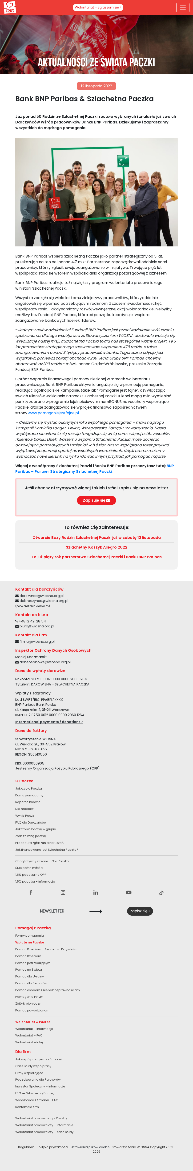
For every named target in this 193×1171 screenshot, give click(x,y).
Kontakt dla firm (27, 1107)
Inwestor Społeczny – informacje (40, 1086)
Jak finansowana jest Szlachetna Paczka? (46, 850)
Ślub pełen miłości (29, 868)
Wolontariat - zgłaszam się (97, 7)
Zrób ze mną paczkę (30, 836)
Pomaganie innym (29, 997)
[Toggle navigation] (182, 7)
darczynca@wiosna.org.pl (42, 595)
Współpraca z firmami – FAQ (36, 1100)
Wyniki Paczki (25, 816)
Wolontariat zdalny (29, 1042)
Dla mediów (24, 809)
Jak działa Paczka (28, 788)
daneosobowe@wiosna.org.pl (45, 662)
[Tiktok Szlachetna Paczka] (161, 893)
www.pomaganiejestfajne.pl (53, 413)
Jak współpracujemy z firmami (38, 1059)
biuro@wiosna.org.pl (37, 626)
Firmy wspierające (29, 1073)
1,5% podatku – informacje (35, 881)
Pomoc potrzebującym (32, 963)
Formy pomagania (29, 936)
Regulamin (26, 1147)
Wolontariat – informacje (34, 1029)
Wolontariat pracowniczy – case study (44, 1132)
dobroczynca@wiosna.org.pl (44, 600)
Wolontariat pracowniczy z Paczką (41, 1118)
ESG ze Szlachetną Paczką (34, 1093)
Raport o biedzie (27, 802)
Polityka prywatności (52, 1147)
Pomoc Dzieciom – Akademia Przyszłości (46, 949)
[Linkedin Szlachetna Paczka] (95, 893)
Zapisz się (139, 911)
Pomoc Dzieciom (28, 956)
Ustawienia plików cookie (90, 1147)
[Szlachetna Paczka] (10, 7)
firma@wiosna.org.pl (37, 641)
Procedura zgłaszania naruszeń (39, 843)
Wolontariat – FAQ (29, 1035)
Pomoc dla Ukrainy (29, 976)
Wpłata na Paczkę (29, 942)
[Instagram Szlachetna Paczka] (63, 893)
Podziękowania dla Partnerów (38, 1080)
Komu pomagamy (29, 795)
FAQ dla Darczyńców (31, 822)
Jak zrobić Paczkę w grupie (35, 829)
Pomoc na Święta (28, 970)
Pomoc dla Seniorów (31, 983)
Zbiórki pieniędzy (27, 1004)
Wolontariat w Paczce (32, 1022)
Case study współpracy (33, 1066)
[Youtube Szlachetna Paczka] (128, 893)
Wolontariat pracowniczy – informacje (44, 1125)
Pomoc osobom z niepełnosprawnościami (47, 990)
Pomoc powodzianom (32, 1010)
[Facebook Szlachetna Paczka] (30, 893)
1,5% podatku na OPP (31, 875)
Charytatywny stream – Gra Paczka (42, 861)
